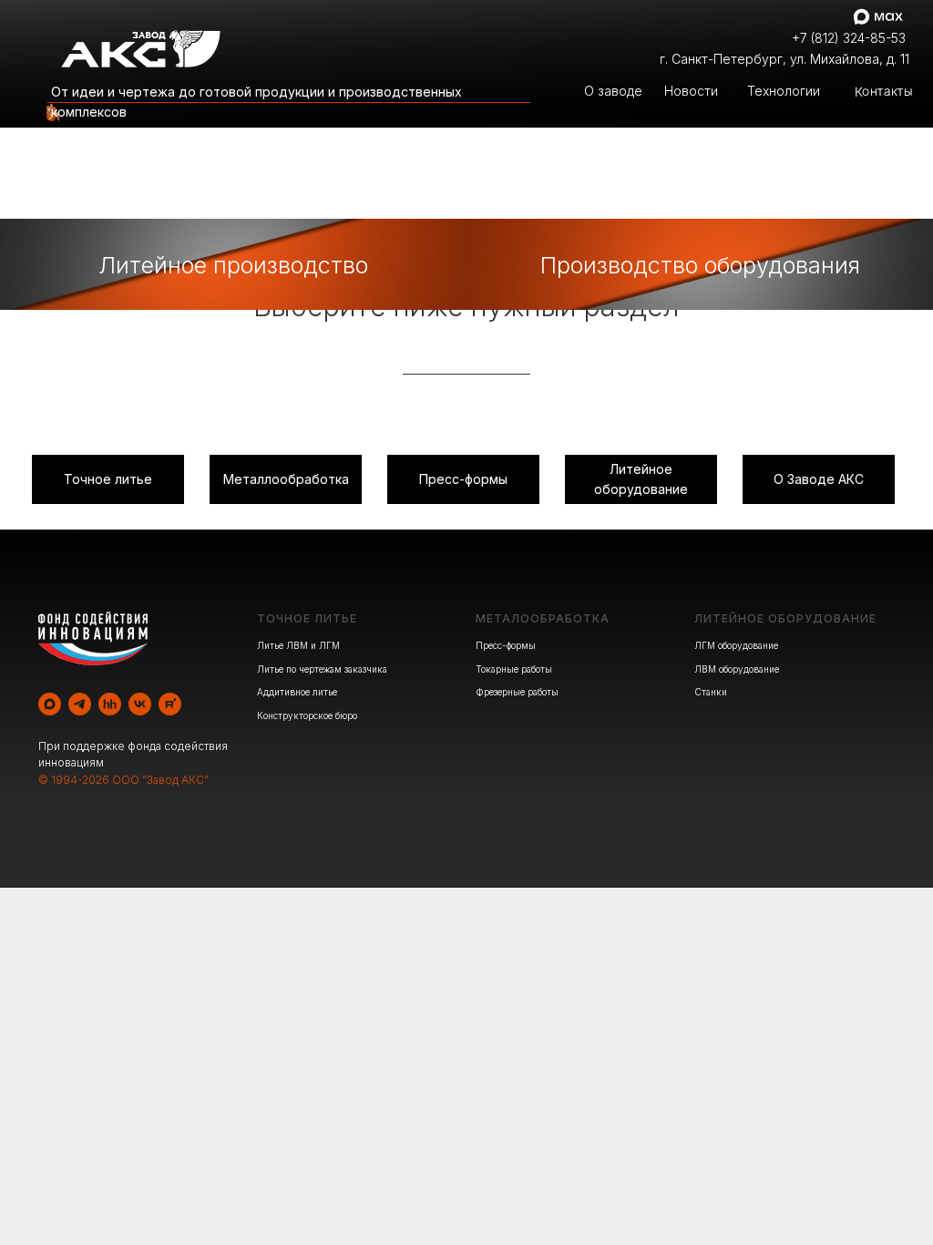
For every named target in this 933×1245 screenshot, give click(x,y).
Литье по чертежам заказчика (322, 669)
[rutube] (170, 704)
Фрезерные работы (517, 691)
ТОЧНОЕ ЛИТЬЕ (307, 618)
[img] (50, 114)
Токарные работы (514, 669)
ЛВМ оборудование (736, 669)
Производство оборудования (700, 265)
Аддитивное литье (297, 691)
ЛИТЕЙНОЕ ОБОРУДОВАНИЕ (785, 618)
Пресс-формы (506, 645)
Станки (710, 691)
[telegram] (79, 704)
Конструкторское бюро (307, 715)
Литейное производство (233, 265)
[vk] (139, 704)
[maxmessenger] (49, 704)
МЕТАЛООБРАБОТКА (543, 618)
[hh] (109, 704)
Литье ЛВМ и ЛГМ (298, 645)
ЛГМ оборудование (736, 645)
